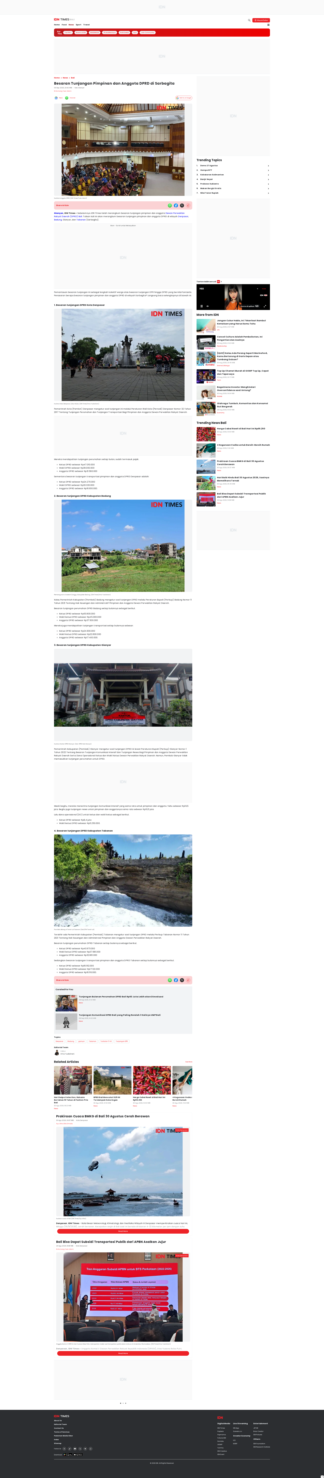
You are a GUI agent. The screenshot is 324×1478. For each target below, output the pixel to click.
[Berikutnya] (192, 1206)
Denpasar (183, 216)
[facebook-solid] (176, 205)
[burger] (268, 24)
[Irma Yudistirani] (57, 1052)
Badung (58, 219)
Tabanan (81, 219)
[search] (249, 20)
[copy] (188, 205)
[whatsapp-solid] (170, 205)
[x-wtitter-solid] (182, 205)
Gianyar (58, 213)
